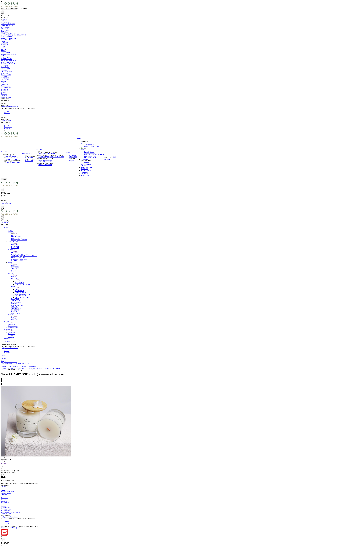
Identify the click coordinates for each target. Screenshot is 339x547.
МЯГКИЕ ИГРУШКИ (53, 368)
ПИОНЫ (17, 281)
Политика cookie (6, 510)
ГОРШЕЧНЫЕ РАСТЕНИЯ (9, 368)
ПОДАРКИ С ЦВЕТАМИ (38, 368)
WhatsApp (7, 113)
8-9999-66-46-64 (6, 97)
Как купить (11, 324)
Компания (4, 494)
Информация (5, 502)
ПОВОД (13, 318)
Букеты (3, 490)
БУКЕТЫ (14, 235)
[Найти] (2, 12)
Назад (11, 229)
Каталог (10, 230)
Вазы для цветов (6, 493)
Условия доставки (6, 509)
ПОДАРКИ (14, 252)
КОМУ (13, 265)
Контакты (4, 501)
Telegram (6, 111)
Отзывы (3, 499)
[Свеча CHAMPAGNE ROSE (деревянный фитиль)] (36, 456)
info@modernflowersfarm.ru (10, 106)
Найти (3, 538)
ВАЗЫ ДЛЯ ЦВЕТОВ (24, 368)
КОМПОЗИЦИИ (16, 244)
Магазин (3, 506)
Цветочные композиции (8, 491)
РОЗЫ (17, 289)
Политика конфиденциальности (10, 512)
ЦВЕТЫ (13, 276)
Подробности (5, 463)
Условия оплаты (5, 507)
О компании (11, 332)
